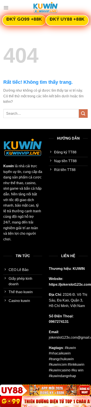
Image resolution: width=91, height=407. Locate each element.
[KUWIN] (45, 7)
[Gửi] (83, 113)
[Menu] (6, 7)
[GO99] (45, 401)
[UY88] (45, 390)
